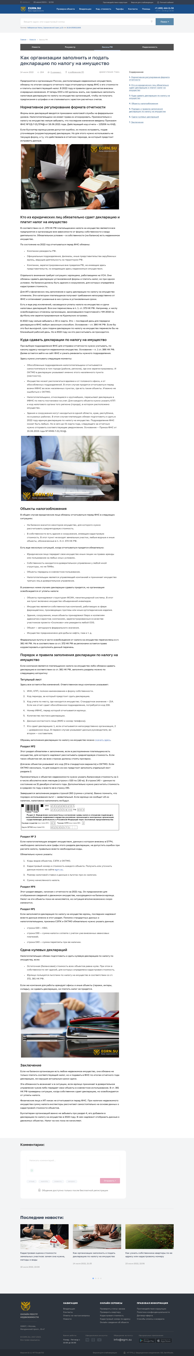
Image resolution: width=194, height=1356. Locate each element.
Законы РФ (107, 47)
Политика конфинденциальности (153, 1312)
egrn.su (59, 869)
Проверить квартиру (110, 1312)
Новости (36, 47)
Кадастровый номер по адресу (115, 1319)
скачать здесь (102, 740)
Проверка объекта (66, 9)
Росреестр (70, 47)
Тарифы (120, 9)
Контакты (133, 9)
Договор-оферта (145, 1315)
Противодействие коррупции (115, 2)
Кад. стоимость (103, 9)
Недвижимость (149, 47)
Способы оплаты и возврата (150, 1319)
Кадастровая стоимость (112, 1315)
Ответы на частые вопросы (76, 1315)
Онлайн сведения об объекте (114, 1322)
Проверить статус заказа (112, 1308)
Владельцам (85, 9)
